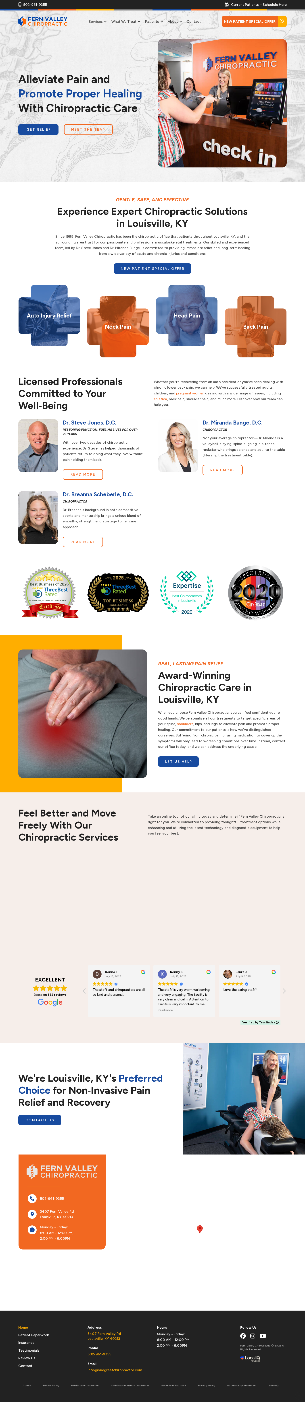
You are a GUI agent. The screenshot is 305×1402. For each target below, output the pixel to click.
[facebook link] (243, 1336)
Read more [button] (100, 1010)
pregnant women (190, 393)
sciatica (160, 399)
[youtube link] (263, 1336)
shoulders (185, 724)
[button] (284, 992)
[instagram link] (252, 1336)
